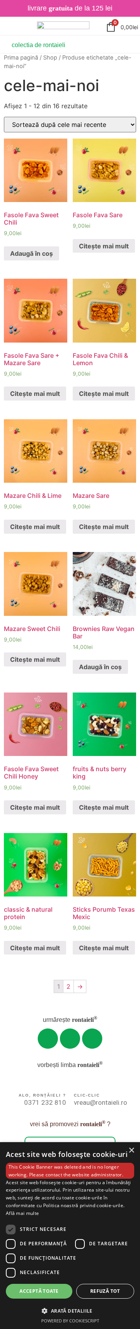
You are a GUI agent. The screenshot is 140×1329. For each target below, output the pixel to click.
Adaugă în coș (31, 253)
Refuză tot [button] (105, 1291)
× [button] (131, 1150)
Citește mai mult (104, 246)
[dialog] (70, 1235)
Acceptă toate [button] (38, 1291)
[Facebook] (92, 1038)
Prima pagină (21, 57)
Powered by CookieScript (70, 1321)
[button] (70, 1311)
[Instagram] (48, 1038)
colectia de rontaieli (38, 45)
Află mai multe (22, 1213)
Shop (50, 57)
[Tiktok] (70, 1038)
